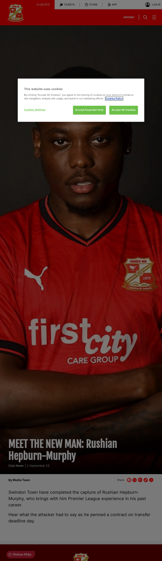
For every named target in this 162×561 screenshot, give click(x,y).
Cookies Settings (34, 109)
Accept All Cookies (124, 109)
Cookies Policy (114, 98)
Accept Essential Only (89, 109)
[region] (81, 100)
